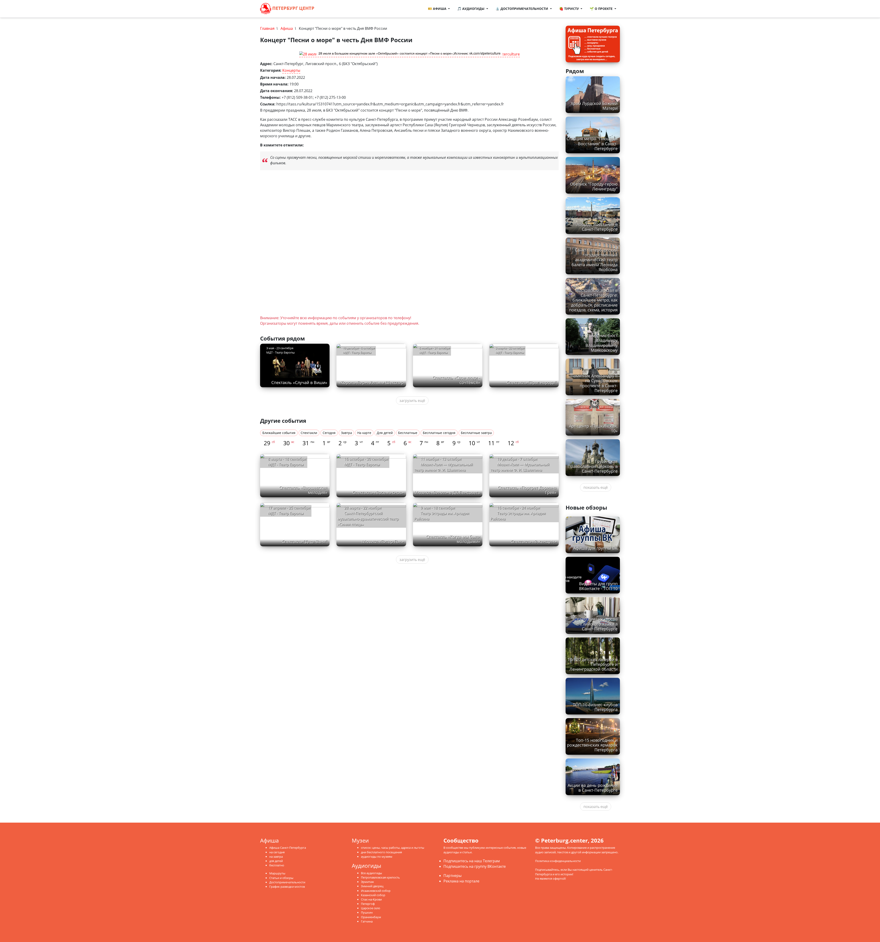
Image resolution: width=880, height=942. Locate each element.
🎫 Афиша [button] (437, 8)
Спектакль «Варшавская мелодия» (303, 490)
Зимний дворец (372, 886)
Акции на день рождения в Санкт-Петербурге (593, 788)
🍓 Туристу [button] (569, 8)
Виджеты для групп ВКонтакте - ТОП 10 (598, 586)
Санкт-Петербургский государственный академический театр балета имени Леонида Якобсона (595, 259)
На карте (364, 433)
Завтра (346, 433)
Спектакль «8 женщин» (533, 541)
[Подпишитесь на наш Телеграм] (328, 8)
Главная (267, 28)
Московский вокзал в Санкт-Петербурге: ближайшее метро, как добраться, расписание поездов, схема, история (593, 300)
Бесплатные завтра (476, 433)
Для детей (385, 433)
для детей (276, 861)
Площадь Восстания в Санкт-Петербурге (596, 227)
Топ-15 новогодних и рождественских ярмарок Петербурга (592, 745)
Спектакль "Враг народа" (531, 382)
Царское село (370, 908)
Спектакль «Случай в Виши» (299, 382)
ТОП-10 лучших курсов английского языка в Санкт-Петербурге (595, 624)
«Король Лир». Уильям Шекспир (371, 382)
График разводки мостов (287, 886)
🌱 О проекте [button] (601, 8)
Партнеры (452, 875)
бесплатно (276, 865)
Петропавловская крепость (380, 877)
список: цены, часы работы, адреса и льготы (392, 848)
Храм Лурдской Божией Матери (594, 106)
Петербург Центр (292, 8)
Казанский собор (373, 895)
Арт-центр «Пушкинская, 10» (593, 428)
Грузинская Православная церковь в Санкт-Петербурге (593, 466)
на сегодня (277, 852)
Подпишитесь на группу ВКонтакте (474, 866)
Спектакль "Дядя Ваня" (304, 541)
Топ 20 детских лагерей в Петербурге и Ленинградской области (593, 664)
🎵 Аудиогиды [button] (471, 8)
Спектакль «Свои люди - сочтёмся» (456, 380)
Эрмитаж (367, 882)
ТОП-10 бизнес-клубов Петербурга (595, 707)
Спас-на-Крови (371, 899)
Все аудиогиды (371, 873)
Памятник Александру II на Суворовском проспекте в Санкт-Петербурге (594, 383)
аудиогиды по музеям (376, 856)
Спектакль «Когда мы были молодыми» (453, 539)
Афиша (286, 28)
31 (308, 443)
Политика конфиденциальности (558, 861)
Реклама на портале (461, 881)
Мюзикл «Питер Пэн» (383, 541)
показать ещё (595, 487)
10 (474, 443)
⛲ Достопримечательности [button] (522, 8)
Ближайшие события (278, 433)
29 (269, 443)
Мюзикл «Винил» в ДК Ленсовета (447, 492)
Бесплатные (407, 433)
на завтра (276, 856)
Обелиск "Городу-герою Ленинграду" (594, 186)
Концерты (291, 70)
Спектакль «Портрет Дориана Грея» (527, 490)
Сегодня (329, 433)
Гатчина (367, 921)
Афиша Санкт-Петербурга (287, 848)
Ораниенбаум (371, 917)
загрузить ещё (412, 400)
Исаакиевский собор (375, 891)
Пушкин (367, 912)
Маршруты (277, 873)
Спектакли (309, 433)
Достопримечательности (287, 882)
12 (513, 443)
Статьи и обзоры (281, 878)
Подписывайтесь (547, 870)
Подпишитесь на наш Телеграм (471, 860)
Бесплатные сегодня (439, 433)
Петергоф (368, 904)
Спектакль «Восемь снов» (378, 492)
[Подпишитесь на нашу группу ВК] (333, 8)
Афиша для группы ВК (595, 548)
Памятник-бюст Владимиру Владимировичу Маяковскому (602, 343)
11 (493, 443)
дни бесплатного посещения (381, 852)
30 (288, 443)
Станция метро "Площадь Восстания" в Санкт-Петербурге (592, 143)
